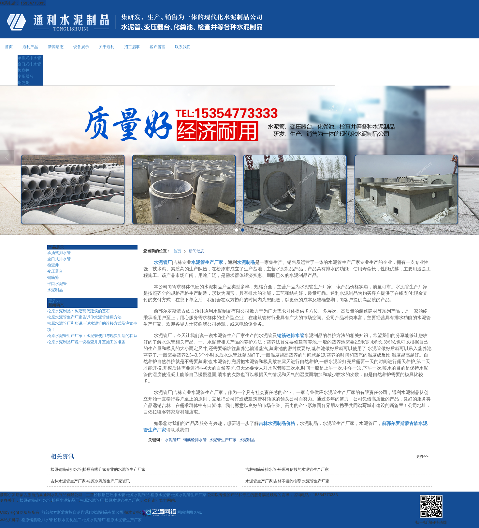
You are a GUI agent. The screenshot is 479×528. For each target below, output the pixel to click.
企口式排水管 (29, 63)
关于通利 (106, 46)
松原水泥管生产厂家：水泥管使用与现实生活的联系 (92, 335)
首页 (9, 46)
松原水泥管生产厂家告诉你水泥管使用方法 (84, 316)
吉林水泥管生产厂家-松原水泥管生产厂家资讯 (90, 480)
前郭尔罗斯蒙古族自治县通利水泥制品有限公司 (82, 511)
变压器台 (25, 76)
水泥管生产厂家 (223, 439)
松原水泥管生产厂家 (188, 494)
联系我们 (183, 46)
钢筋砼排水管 (195, 439)
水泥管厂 (173, 439)
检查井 (23, 70)
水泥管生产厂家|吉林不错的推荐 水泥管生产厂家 (287, 480)
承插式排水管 (29, 57)
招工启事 (132, 46)
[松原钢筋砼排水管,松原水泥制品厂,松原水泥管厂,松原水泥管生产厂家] (239, 160)
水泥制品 (247, 439)
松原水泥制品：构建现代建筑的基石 (78, 310)
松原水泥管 (160, 494)
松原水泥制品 (138, 494)
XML (198, 511)
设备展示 (81, 46)
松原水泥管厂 (92, 500)
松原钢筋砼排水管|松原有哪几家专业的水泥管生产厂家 (98, 469)
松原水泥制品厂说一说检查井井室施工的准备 (86, 341)
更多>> (54, 300)
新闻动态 (56, 46)
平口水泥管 (57, 283)
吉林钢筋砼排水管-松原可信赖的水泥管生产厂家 (287, 469)
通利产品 (30, 46)
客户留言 (157, 46)
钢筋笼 (23, 82)
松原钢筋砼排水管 (109, 494)
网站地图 (185, 511)
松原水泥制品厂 (65, 500)
